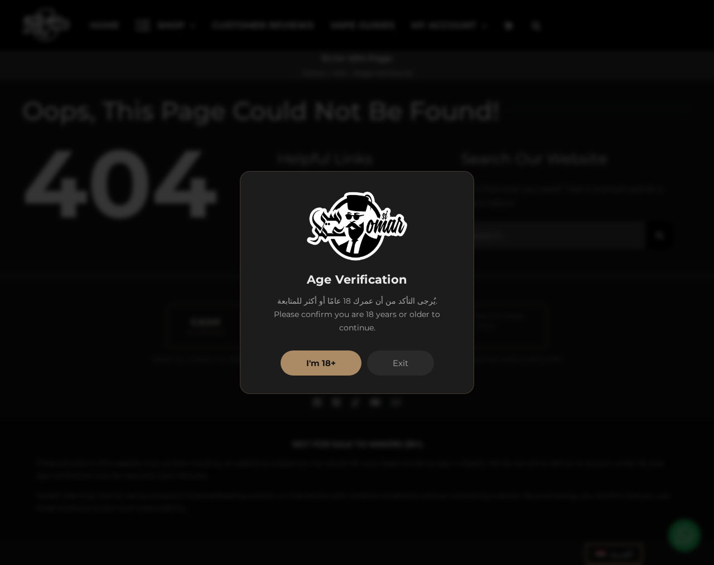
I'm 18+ (321, 363)
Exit (400, 363)
